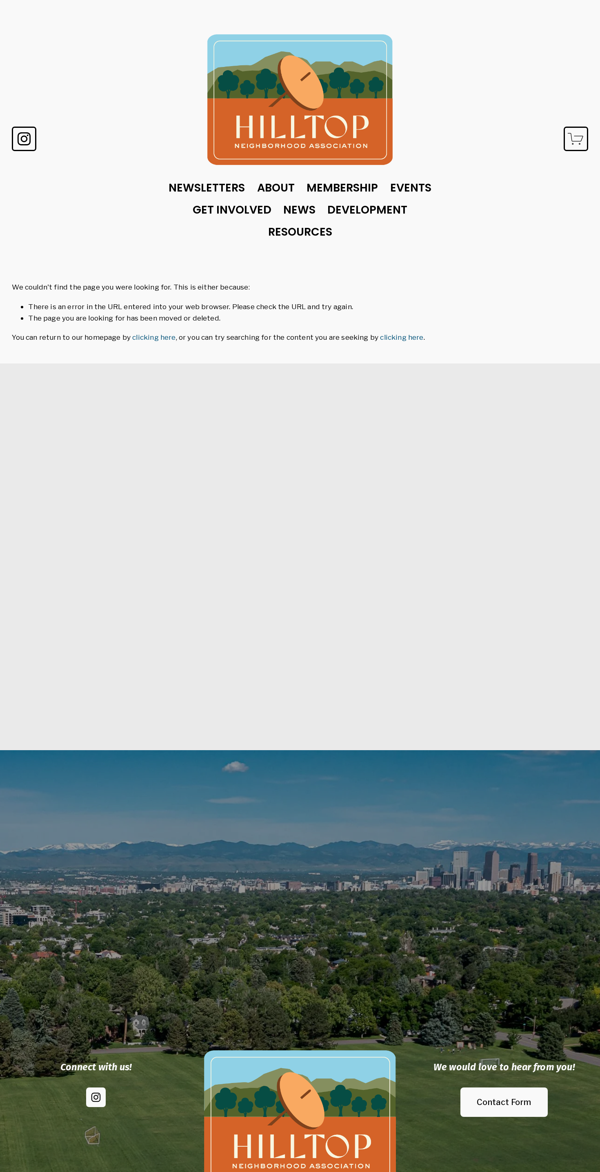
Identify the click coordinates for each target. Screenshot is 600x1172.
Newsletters (207, 187)
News (299, 209)
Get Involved (232, 209)
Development (367, 209)
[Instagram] (24, 139)
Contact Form (504, 1102)
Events (410, 187)
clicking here (154, 337)
